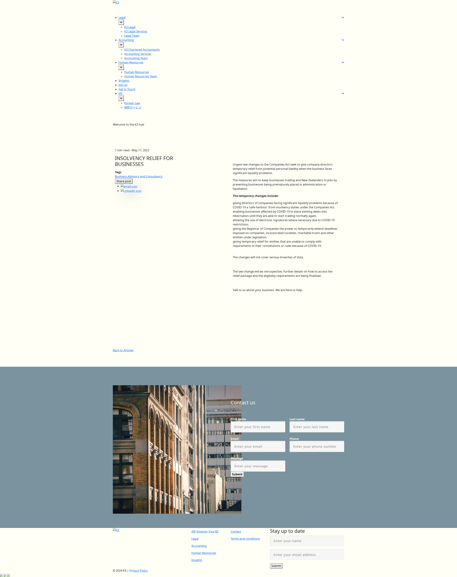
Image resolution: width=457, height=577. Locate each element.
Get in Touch (127, 89)
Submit (276, 566)
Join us (123, 85)
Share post (123, 181)
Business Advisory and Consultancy (138, 176)
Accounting (199, 546)
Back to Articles (123, 350)
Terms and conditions (245, 539)
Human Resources (203, 553)
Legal (195, 539)
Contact (236, 531)
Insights (124, 81)
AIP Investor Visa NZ (205, 531)
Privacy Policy (138, 571)
